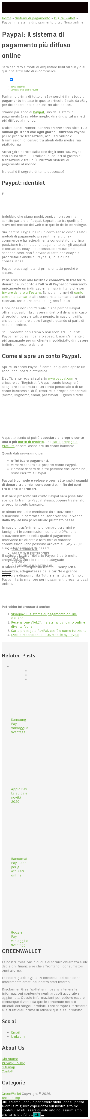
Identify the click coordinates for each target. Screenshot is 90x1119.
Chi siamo (10, 1059)
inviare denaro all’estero (21, 292)
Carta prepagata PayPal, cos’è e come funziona (48, 631)
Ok (37, 1114)
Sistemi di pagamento (32, 18)
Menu (6, 573)
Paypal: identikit (19, 87)
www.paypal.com (61, 378)
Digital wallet (64, 18)
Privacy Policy (13, 1063)
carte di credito (31, 442)
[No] (42, 1115)
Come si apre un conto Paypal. (24, 90)
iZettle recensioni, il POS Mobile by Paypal (45, 635)
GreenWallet (11, 1094)
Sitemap (8, 1067)
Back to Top (11, 1098)
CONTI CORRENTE (25, 549)
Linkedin (18, 1036)
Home (6, 18)
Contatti (8, 1071)
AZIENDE (18, 557)
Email (15, 1032)
